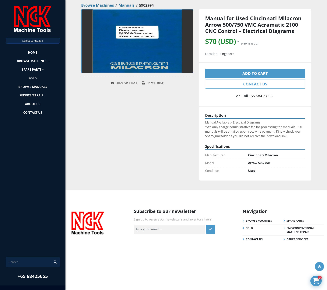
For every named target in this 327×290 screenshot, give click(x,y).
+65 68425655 (33, 276)
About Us (32, 104)
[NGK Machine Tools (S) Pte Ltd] (88, 222)
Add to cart (255, 73)
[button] (32, 61)
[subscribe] (210, 229)
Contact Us (32, 112)
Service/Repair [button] (31, 95)
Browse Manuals (32, 87)
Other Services (297, 239)
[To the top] (319, 266)
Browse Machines (31, 61)
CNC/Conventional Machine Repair (300, 230)
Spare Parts (31, 69)
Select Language (32, 40)
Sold (33, 78)
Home (32, 52)
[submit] (55, 262)
